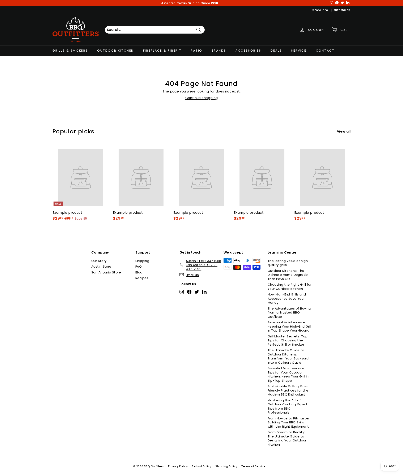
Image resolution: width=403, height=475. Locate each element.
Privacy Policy (178, 466)
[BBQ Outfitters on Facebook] (189, 292)
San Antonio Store (106, 272)
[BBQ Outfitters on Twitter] (197, 292)
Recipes (141, 278)
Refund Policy (201, 466)
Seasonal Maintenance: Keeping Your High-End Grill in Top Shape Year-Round (289, 326)
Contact (325, 50)
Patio (196, 50)
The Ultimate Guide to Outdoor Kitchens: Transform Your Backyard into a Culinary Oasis (288, 356)
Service (298, 50)
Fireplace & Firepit (162, 50)
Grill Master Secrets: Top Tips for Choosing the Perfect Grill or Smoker (287, 340)
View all (344, 131)
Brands (219, 50)
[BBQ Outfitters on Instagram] (181, 292)
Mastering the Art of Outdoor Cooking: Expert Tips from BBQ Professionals (287, 406)
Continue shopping (201, 97)
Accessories (248, 50)
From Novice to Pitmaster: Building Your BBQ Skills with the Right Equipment (289, 422)
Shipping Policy (226, 466)
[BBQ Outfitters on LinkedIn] (204, 292)
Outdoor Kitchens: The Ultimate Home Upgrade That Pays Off (288, 274)
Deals (276, 50)
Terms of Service (253, 466)
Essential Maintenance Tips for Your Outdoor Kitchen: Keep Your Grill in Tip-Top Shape (288, 374)
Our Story (99, 261)
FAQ (138, 266)
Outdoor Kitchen (115, 50)
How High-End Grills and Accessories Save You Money (287, 298)
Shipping (142, 261)
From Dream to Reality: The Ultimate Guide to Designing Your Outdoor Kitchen (287, 438)
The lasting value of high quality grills (288, 263)
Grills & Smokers (70, 50)
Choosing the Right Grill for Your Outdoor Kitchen (289, 286)
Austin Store (101, 266)
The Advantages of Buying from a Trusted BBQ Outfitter (289, 312)
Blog (139, 272)
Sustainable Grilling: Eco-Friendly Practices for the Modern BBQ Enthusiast (288, 390)
